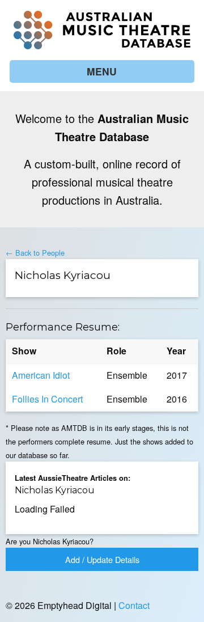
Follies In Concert (47, 398)
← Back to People (35, 252)
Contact (134, 605)
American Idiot (41, 375)
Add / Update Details (102, 559)
